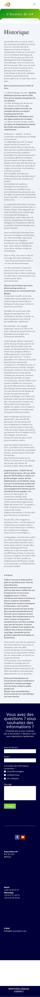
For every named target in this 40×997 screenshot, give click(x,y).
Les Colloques (12, 778)
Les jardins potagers (15, 771)
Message (8, 784)
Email (7, 756)
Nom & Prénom (11, 747)
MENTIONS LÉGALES (19, 988)
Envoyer (9, 806)
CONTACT (19, 991)
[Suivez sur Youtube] (22, 837)
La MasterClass (13, 775)
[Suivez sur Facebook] (17, 837)
